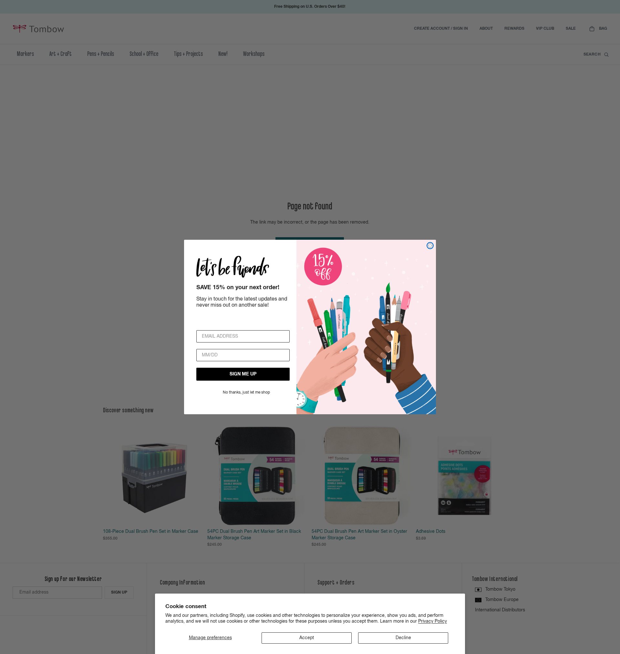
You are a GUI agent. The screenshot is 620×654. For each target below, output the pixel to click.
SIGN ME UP (243, 374)
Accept (306, 638)
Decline (403, 638)
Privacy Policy (432, 621)
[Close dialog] (430, 245)
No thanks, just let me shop (246, 393)
